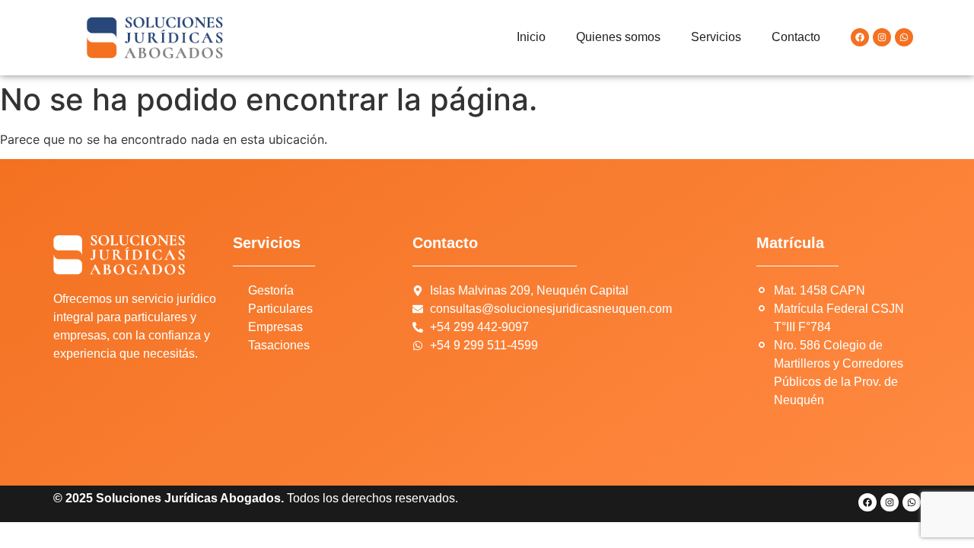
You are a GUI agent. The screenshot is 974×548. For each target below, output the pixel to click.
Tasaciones (279, 345)
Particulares (280, 308)
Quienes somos (618, 36)
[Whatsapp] (904, 37)
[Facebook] (860, 37)
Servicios (716, 36)
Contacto (796, 36)
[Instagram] (882, 37)
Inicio (531, 36)
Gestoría (271, 290)
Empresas (275, 326)
